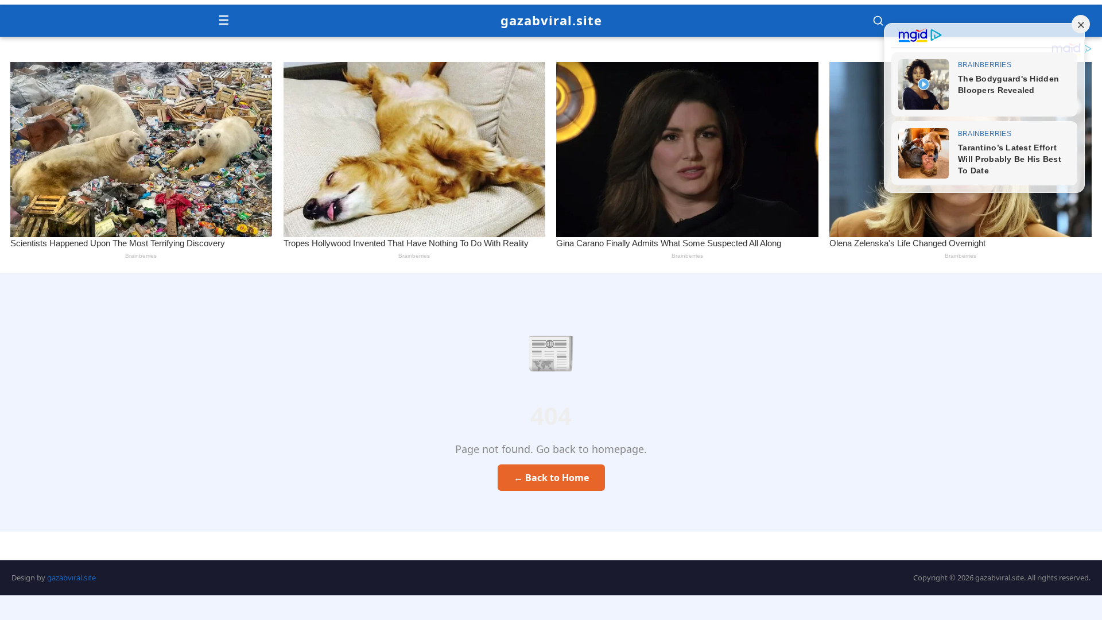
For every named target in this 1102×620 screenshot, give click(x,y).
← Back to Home (551, 477)
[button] (878, 20)
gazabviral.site (551, 20)
